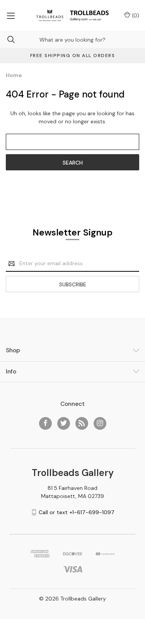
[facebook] (45, 423)
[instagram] (100, 423)
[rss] (81, 423)
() (134, 15)
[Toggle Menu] (10, 15)
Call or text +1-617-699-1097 (76, 512)
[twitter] (63, 423)
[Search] (7, 39)
